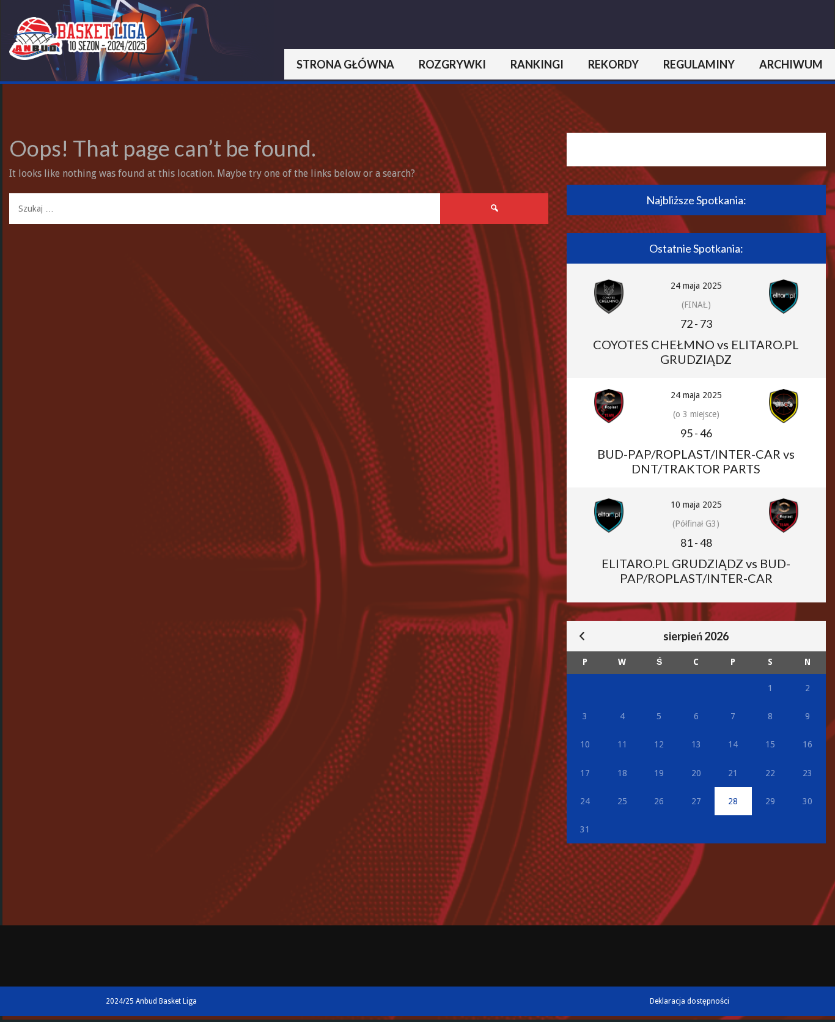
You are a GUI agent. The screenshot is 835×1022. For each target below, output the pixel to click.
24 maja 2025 (696, 286)
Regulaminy (699, 64)
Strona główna (345, 64)
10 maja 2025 (696, 504)
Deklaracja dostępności (689, 1001)
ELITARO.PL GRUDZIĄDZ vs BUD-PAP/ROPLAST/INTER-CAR (695, 570)
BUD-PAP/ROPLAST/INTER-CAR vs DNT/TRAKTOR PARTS (696, 461)
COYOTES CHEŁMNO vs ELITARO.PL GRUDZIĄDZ (696, 351)
